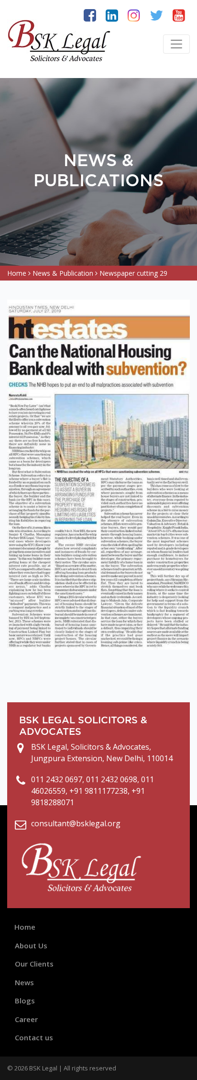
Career (26, 1019)
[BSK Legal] (59, 40)
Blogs (25, 1000)
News (24, 982)
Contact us (34, 1037)
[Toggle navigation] (176, 44)
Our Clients (34, 963)
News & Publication (63, 273)
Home (16, 273)
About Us (31, 945)
